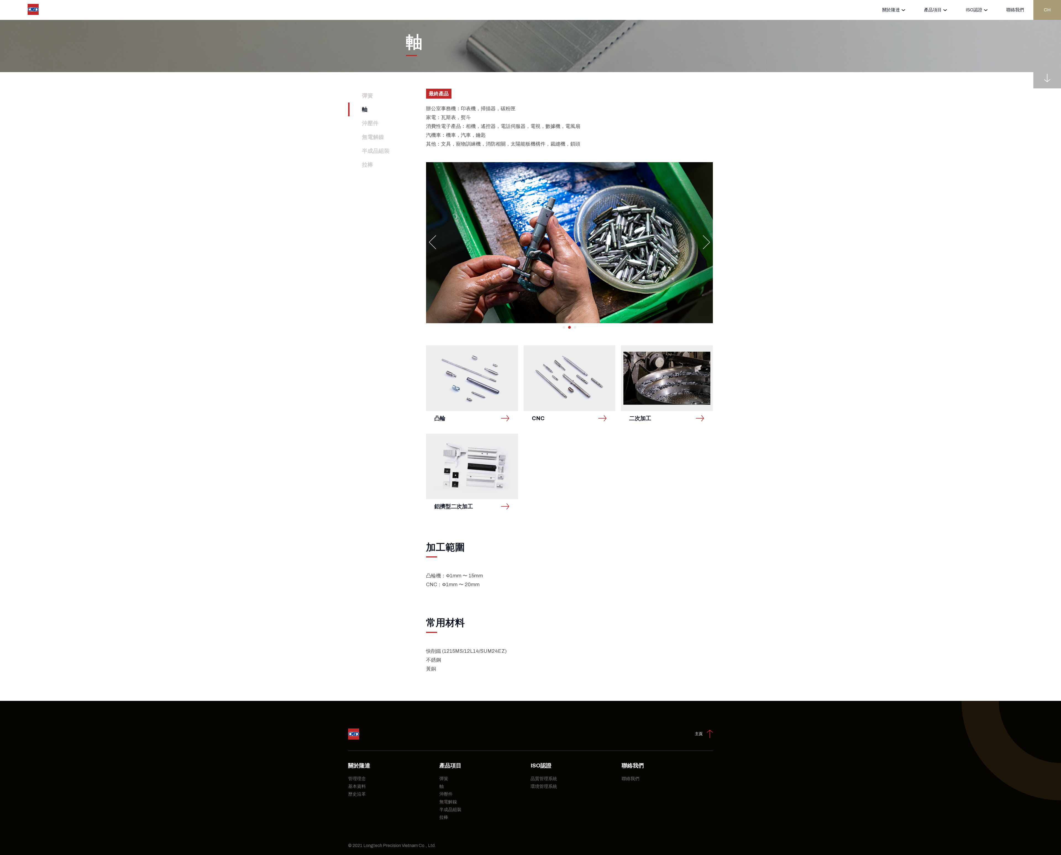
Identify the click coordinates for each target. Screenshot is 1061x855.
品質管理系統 (543, 778)
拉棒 (367, 165)
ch (1047, 9)
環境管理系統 (543, 786)
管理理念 (357, 778)
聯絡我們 (1015, 9)
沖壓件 (370, 123)
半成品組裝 (376, 151)
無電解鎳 (373, 137)
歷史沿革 (357, 794)
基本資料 (357, 786)
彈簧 (367, 96)
